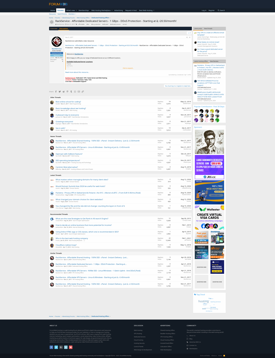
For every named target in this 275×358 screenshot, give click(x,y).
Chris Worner (60, 208)
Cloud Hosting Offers (167, 340)
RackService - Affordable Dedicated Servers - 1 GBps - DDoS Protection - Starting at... (91, 264)
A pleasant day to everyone (67, 115)
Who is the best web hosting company (72, 238)
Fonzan (189, 227)
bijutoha (188, 233)
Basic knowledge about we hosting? (71, 108)
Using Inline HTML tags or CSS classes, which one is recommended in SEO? (87, 232)
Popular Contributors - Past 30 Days (209, 106)
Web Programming (75, 104)
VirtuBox (188, 169)
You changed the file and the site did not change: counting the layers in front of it (90, 206)
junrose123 (59, 117)
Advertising (118, 10)
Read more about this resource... (77, 72)
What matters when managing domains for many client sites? (82, 179)
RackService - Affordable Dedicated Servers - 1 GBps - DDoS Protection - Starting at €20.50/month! (101, 45)
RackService (60, 24)
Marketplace (193, 349)
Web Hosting (73, 110)
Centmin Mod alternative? (67, 167)
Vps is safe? (60, 128)
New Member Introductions (80, 117)
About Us (192, 336)
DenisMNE (59, 247)
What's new (70, 10)
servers (125, 24)
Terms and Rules (205, 355)
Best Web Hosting (145, 10)
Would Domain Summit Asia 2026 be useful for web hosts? (80, 186)
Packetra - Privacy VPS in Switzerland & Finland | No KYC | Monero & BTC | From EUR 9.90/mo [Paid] (98, 193)
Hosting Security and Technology (81, 162)
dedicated (105, 24)
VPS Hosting (73, 130)
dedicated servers (115, 24)
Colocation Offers (166, 346)
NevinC (58, 234)
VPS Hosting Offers (78, 149)
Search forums (62, 14)
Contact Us (192, 345)
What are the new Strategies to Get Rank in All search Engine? (82, 218)
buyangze (58, 124)
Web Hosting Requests (75, 240)
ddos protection (95, 24)
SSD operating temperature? (68, 160)
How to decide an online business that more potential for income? (84, 225)
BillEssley (58, 169)
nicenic (58, 182)
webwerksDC (187, 103)
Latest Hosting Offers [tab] (201, 61)
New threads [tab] (208, 28)
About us (214, 355)
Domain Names (74, 182)
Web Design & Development (143, 350)
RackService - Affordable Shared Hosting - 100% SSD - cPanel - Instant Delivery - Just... (92, 257)
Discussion (63, 28)
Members (72, 14)
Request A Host (131, 10)
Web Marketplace (166, 350)
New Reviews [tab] (214, 61)
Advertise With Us (195, 342)
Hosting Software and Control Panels (82, 169)
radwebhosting (186, 188)
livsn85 (58, 104)
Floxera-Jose (187, 162)
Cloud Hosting (138, 340)
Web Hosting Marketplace (101, 10)
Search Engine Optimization (81, 220)
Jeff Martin (188, 240)
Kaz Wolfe (59, 156)
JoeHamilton (59, 227)
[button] (76, 10)
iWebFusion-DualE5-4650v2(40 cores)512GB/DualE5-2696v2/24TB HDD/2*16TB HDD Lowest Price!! (210, 94)
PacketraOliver (60, 195)
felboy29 (188, 156)
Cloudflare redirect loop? (66, 245)
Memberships (84, 10)
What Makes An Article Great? (208, 42)
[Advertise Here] (201, 267)
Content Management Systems (207, 46)
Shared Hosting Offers (79, 143)
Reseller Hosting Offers (167, 333)
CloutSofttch (59, 220)
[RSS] (224, 355)
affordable (81, 24)
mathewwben (187, 130)
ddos (87, 24)
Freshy (58, 240)
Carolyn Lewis (187, 220)
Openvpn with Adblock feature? (69, 154)
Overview (53, 28)
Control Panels (138, 346)
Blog (190, 339)
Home (52, 10)
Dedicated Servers (139, 337)
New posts (52, 14)
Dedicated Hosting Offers (80, 266)
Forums (60, 10)
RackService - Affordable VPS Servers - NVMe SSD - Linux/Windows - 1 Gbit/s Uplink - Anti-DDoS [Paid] (98, 270)
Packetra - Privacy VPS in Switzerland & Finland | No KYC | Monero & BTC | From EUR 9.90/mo (211, 67)
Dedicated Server (202, 55)
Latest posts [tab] (198, 28)
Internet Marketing (78, 227)
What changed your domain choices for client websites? (79, 199)
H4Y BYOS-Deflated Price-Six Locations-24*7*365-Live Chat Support (208, 83)
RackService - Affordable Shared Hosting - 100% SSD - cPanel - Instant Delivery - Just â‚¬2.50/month (98, 140)
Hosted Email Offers (166, 343)
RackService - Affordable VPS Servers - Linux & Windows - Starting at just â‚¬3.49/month (93, 147)
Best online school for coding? (68, 101)
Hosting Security (139, 343)
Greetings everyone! (64, 121)
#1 (190, 37)
